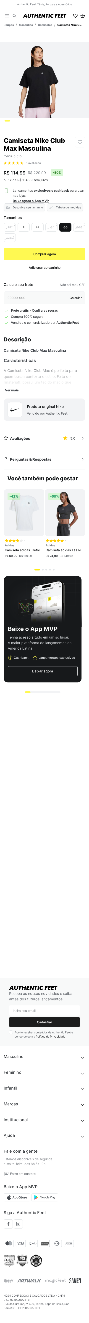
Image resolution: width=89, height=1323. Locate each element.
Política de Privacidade (50, 1036)
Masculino (26, 25)
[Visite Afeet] (8, 1281)
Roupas (9, 25)
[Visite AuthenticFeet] (29, 1281)
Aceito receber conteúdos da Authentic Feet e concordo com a (44, 1034)
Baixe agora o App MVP (31, 201)
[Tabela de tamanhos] (65, 207)
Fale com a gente (21, 1151)
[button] (14, 16)
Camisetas (45, 25)
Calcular (76, 298)
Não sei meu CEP (72, 285)
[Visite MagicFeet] (55, 1281)
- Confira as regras (34, 310)
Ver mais (12, 390)
